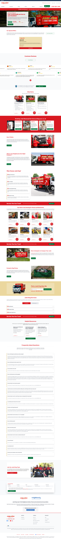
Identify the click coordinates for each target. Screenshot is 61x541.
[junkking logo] (13, 516)
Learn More (15, 113)
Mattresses (45, 219)
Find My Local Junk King (47, 289)
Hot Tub (10, 234)
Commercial (35, 303)
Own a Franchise (35, 522)
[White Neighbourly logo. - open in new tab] (2, 0)
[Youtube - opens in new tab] (10, 520)
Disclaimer (43, 534)
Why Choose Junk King (36, 520)
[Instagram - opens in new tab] (59, 11)
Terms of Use (18, 534)
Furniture (10, 219)
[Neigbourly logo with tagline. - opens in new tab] (36, 498)
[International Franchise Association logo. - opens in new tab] (8, 525)
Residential (27, 303)
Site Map (46, 520)
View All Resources (30, 338)
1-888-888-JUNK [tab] (55, 6)
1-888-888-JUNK (38, 291)
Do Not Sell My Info (31, 534)
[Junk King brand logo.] (5, 3)
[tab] (3, 6)
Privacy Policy (22, 534)
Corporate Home (47, 522)
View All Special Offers (50, 33)
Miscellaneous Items (35, 234)
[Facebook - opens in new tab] (54, 11)
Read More (11, 472)
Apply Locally (35, 523)
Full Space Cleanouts (46, 234)
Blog (45, 517)
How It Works (9, 145)
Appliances (33, 219)
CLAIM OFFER (30, 48)
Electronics (22, 219)
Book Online (11, 24)
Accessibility (26, 534)
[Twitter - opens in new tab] (56, 11)
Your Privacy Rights (38, 534)
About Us (34, 517)
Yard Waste (22, 234)
